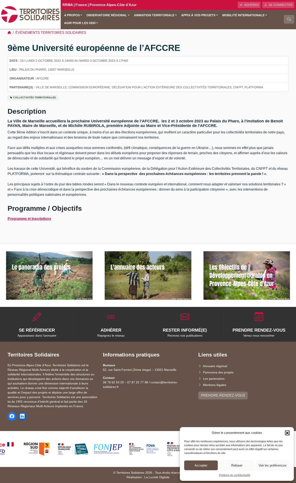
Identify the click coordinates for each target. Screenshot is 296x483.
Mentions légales (214, 385)
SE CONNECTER (281, 4)
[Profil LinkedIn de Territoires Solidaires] (22, 416)
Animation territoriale (154, 15)
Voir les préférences (273, 465)
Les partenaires (213, 378)
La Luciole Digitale (156, 477)
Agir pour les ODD (80, 23)
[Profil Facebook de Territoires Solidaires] (12, 416)
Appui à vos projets (198, 15)
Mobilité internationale (243, 15)
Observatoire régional (106, 15)
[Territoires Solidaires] (30, 14)
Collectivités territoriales (34, 97)
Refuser (236, 465)
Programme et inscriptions (29, 218)
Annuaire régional (215, 366)
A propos (72, 15)
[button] (287, 433)
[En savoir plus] (49, 275)
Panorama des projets (218, 372)
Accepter (201, 465)
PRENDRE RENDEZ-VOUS (223, 395)
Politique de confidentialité (234, 475)
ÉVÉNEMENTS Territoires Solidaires (50, 32)
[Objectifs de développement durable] (246, 275)
